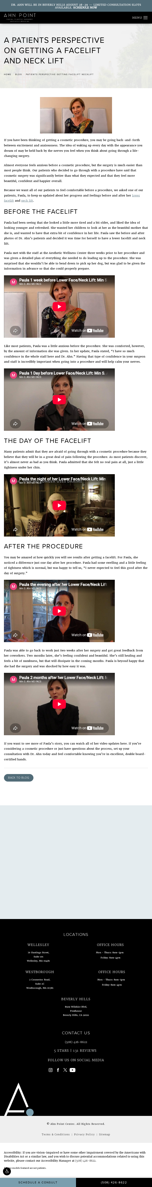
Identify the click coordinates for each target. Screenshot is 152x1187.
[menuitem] (50, 1070)
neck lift (27, 200)
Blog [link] (18, 74)
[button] (7, 1171)
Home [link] (7, 74)
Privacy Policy (84, 1134)
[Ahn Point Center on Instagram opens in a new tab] (50, 1070)
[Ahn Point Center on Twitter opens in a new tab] (65, 1070)
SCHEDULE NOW (85, 7)
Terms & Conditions (56, 1134)
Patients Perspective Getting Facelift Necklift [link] (60, 74)
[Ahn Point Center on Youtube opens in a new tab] (72, 1070)
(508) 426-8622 (85, 1160)
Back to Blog (18, 778)
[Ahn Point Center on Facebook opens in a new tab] (57, 1070)
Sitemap (104, 1134)
